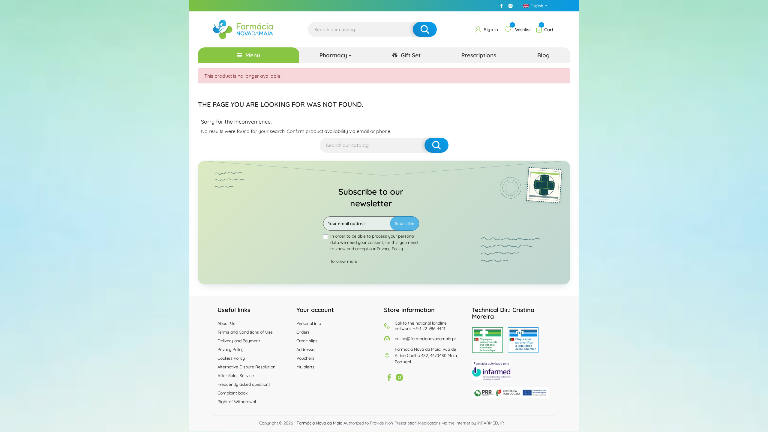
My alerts (305, 367)
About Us (226, 323)
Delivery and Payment (239, 341)
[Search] (425, 29)
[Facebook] (501, 5)
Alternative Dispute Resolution (246, 367)
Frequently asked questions (244, 384)
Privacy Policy (231, 349)
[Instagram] (510, 5)
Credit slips (306, 341)
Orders (303, 332)
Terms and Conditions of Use (245, 332)
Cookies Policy (231, 358)
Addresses (306, 349)
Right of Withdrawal (237, 401)
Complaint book (233, 393)
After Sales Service (236, 375)
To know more (343, 261)
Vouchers (305, 358)
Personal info (308, 323)
